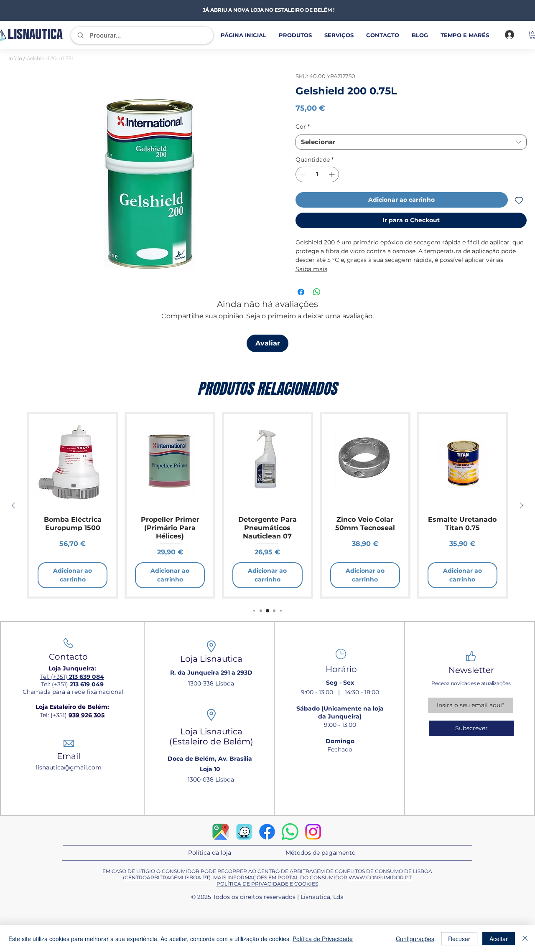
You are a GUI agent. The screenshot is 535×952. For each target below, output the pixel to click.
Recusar (459, 938)
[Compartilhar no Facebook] (301, 292)
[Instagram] (313, 831)
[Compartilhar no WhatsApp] (317, 292)
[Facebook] (267, 831)
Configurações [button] (415, 938)
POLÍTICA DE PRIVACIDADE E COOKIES (267, 884)
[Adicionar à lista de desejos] (519, 200)
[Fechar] (525, 938)
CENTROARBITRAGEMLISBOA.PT (167, 877)
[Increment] (332, 174)
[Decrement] (302, 174)
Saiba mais (311, 269)
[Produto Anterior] (13, 505)
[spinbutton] (317, 174)
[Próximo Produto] (522, 505)
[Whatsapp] (290, 831)
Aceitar (498, 938)
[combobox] (411, 142)
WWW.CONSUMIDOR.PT (380, 877)
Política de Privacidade (323, 938)
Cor (303, 126)
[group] (267, 505)
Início (15, 58)
